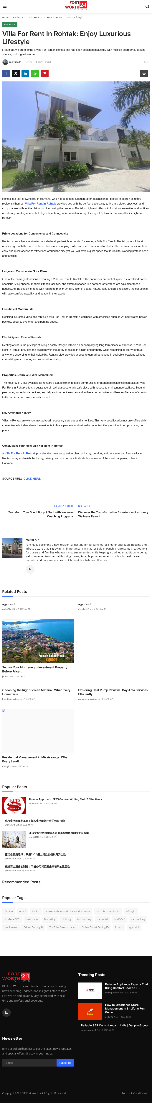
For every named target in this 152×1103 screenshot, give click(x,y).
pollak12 (109, 1016)
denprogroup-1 (88, 1030)
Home (5, 17)
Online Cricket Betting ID (95, 927)
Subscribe (65, 1062)
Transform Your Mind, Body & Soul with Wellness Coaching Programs (41, 514)
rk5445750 (34, 803)
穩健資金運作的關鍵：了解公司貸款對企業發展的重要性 (37, 866)
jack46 (5, 676)
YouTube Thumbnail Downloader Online (68, 911)
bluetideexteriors (10, 699)
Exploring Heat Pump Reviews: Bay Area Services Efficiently (113, 692)
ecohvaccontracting (87, 699)
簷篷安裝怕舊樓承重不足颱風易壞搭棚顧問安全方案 (59, 832)
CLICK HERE (32, 478)
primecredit (10, 858)
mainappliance (112, 992)
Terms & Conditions (134, 1093)
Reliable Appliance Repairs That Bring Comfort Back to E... (126, 986)
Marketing (49, 919)
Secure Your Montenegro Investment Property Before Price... (34, 669)
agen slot (8, 604)
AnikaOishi (7, 609)
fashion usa (11, 927)
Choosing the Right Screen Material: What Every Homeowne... (36, 692)
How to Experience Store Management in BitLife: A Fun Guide (125, 1008)
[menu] (4, 6)
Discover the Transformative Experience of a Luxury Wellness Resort (113, 514)
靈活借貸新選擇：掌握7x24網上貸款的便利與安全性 (35, 854)
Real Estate (19, 17)
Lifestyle (130, 911)
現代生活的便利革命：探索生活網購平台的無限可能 (35, 820)
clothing (66, 919)
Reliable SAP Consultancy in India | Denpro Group (114, 1025)
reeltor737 (32, 540)
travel (22, 911)
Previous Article (64, 506)
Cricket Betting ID (33, 927)
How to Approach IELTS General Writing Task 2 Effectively (65, 799)
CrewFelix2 (83, 609)
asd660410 (34, 837)
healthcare (32, 919)
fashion (9, 911)
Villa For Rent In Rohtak (40, 203)
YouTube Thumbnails (108, 911)
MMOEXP (119, 919)
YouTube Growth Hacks (62, 927)
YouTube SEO (12, 919)
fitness (119, 927)
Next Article (85, 506)
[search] (147, 6)
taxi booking (84, 919)
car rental (103, 919)
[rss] (6, 1012)
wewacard (10, 824)
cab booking (138, 919)
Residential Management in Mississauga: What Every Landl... (35, 759)
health (35, 911)
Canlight (6, 766)
